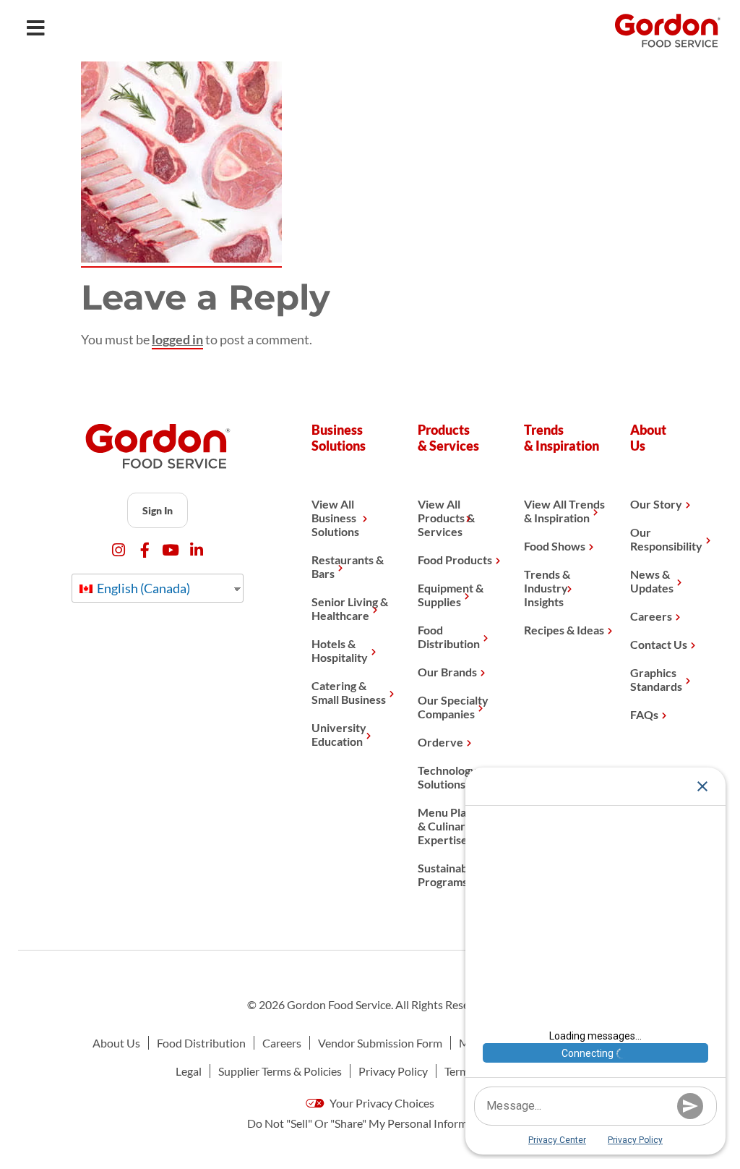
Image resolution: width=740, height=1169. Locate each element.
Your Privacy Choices (380, 1103)
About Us (116, 1043)
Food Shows (554, 546)
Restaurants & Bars (347, 566)
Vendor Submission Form (380, 1043)
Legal (189, 1071)
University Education (338, 734)
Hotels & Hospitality (339, 650)
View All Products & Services (446, 517)
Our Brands (447, 672)
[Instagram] (118, 550)
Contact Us (658, 644)
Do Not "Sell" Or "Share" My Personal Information (370, 1123)
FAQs (644, 714)
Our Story (656, 504)
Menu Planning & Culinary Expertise (456, 825)
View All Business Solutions (335, 517)
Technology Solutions (447, 777)
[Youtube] (170, 550)
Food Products (455, 559)
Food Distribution (449, 636)
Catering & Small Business (348, 692)
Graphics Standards (656, 679)
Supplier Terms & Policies (280, 1071)
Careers (651, 616)
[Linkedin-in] (197, 550)
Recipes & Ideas (564, 630)
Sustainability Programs (452, 874)
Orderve (440, 742)
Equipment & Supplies (450, 594)
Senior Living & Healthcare (349, 608)
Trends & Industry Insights (547, 587)
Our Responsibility (666, 539)
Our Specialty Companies (453, 706)
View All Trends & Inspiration (564, 510)
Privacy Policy (393, 1071)
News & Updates (652, 581)
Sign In (157, 510)
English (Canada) (142, 588)
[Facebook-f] (144, 550)
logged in (177, 339)
